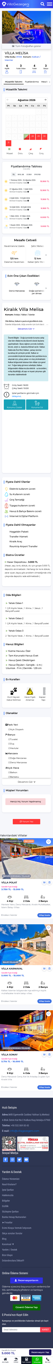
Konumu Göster (14, 407)
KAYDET (45, 1329)
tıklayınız (16, 396)
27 (26, 136)
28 (32, 136)
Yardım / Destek (9, 1249)
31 (8, 142)
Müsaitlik (13, 82)
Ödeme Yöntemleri (10, 1178)
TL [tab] (14, 174)
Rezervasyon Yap (40, 1352)
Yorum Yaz (27, 821)
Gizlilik (5, 1206)
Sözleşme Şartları (10, 1211)
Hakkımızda (7, 1195)
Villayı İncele (44, 915)
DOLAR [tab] (21, 174)
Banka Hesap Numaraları (14, 1217)
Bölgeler (6, 1200)
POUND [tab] (37, 174)
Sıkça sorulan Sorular (12, 1233)
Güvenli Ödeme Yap (26, 1307)
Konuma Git (37, 407)
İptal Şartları (8, 1189)
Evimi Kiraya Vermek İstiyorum (16, 1227)
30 (44, 136)
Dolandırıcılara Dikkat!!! (13, 1260)
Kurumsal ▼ (8, 1244)
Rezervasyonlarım (28, 1280)
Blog (4, 1238)
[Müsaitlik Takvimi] (49, 882)
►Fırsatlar (7, 1222)
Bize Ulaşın (7, 1255)
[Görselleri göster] (44, 882)
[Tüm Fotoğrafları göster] (26, 27)
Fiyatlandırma (32, 82)
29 (38, 136)
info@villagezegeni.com (24, 1130)
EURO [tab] (29, 174)
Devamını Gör (25, 328)
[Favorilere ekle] (48, 841)
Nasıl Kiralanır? (9, 1184)
